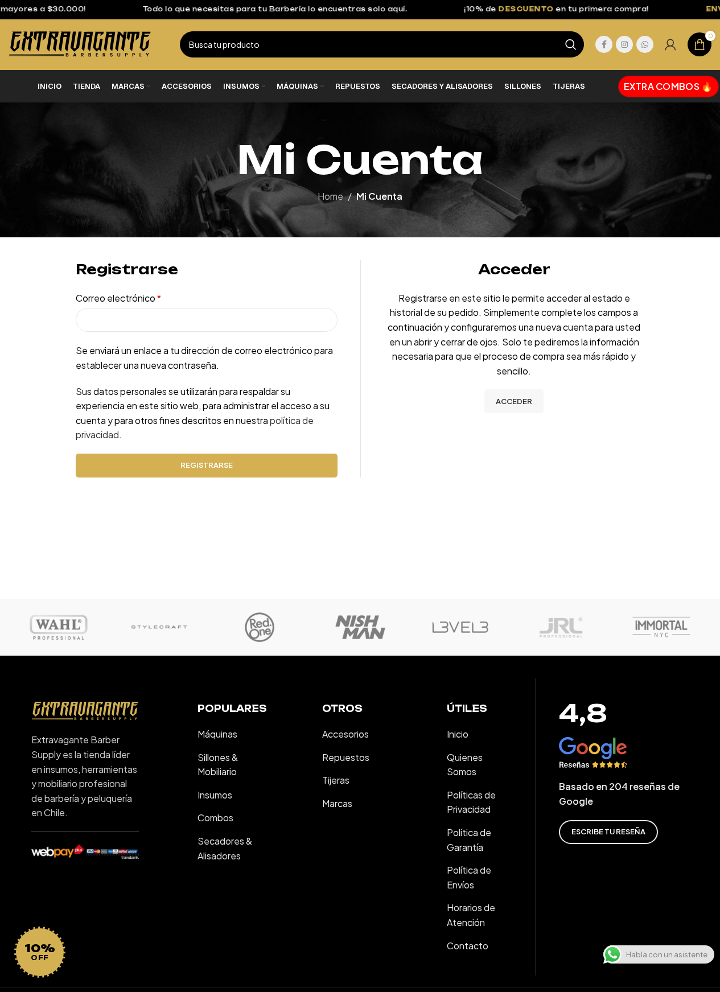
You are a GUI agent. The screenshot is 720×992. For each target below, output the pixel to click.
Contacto (467, 946)
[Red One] (259, 627)
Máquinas (217, 734)
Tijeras (335, 780)
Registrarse (206, 465)
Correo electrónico (118, 298)
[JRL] (561, 627)
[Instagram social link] (624, 44)
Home (330, 196)
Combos (215, 818)
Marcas (337, 803)
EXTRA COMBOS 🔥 (669, 86)
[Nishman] (360, 627)
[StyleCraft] (159, 627)
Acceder (514, 401)
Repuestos (345, 757)
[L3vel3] (460, 627)
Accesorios (345, 734)
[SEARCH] (571, 44)
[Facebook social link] (603, 44)
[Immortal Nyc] (661, 627)
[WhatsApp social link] (644, 44)
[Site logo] (80, 43)
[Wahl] (59, 627)
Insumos (215, 795)
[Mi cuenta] (670, 44)
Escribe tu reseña (608, 831)
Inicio (457, 734)
